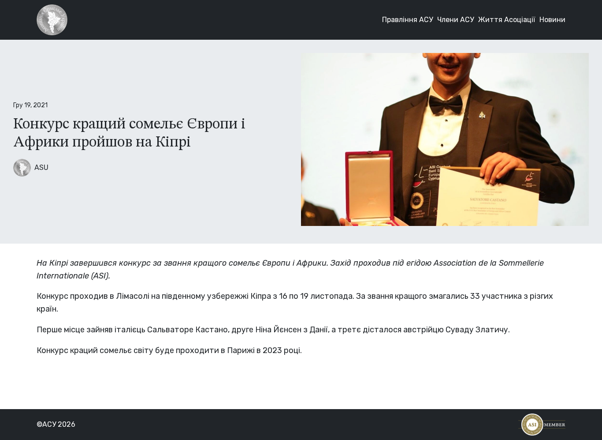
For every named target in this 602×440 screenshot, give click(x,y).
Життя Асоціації (506, 19)
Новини (552, 19)
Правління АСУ (407, 19)
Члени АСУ (455, 19)
